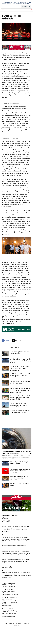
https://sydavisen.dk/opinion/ (20, 555)
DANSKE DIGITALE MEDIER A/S (10, 515)
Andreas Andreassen (6, 453)
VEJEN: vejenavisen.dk (7, 599)
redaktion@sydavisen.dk (7, 567)
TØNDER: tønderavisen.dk (7, 596)
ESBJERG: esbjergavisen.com (8, 591)
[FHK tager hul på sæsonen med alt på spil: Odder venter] (5, 383)
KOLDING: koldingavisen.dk (8, 604)
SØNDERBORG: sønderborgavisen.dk (10, 594)
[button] (2, 9)
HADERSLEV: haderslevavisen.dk (9, 597)
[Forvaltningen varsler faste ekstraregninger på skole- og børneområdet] (5, 405)
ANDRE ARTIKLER (14, 347)
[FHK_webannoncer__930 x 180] (16, 47)
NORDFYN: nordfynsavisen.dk (8, 616)
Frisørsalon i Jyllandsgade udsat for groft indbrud (16, 451)
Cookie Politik (26, 3)
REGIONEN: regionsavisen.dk (8, 586)
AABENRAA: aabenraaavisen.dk (9, 600)
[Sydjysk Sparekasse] (16, 329)
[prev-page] (2, 418)
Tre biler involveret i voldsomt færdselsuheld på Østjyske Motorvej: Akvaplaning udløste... (20, 469)
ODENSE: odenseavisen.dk (7, 608)
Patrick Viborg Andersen (8, 21)
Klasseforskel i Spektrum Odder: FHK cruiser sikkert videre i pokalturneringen (20, 368)
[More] (20, 340)
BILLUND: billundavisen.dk (8, 592)
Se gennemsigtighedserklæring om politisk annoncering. (14, 545)
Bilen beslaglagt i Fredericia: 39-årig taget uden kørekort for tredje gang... (20, 462)
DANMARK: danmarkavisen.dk (8, 583)
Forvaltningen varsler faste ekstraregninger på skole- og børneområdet (18, 405)
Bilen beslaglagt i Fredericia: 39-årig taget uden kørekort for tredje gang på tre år (20, 360)
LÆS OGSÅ (5, 347)
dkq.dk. (7, 531)
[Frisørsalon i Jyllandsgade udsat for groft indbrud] (5, 353)
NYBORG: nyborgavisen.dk (8, 610)
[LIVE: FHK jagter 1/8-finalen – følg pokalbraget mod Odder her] (5, 375)
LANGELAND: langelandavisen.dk (9, 613)
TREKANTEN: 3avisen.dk (7, 589)
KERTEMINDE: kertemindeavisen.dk (10, 615)
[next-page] (5, 418)
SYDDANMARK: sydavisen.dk (8, 588)
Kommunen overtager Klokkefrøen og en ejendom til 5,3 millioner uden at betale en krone (20, 390)
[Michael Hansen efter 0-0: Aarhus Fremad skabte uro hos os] (5, 412)
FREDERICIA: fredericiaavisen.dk (9, 602)
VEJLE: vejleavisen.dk (7, 605)
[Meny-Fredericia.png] (16, 503)
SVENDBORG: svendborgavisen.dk (9, 612)
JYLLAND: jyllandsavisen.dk (8, 584)
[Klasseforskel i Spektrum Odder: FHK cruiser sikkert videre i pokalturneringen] (5, 368)
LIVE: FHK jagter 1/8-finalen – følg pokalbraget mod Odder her (20, 484)
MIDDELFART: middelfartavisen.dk (10, 607)
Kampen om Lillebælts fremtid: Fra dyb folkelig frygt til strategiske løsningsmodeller (20, 397)
